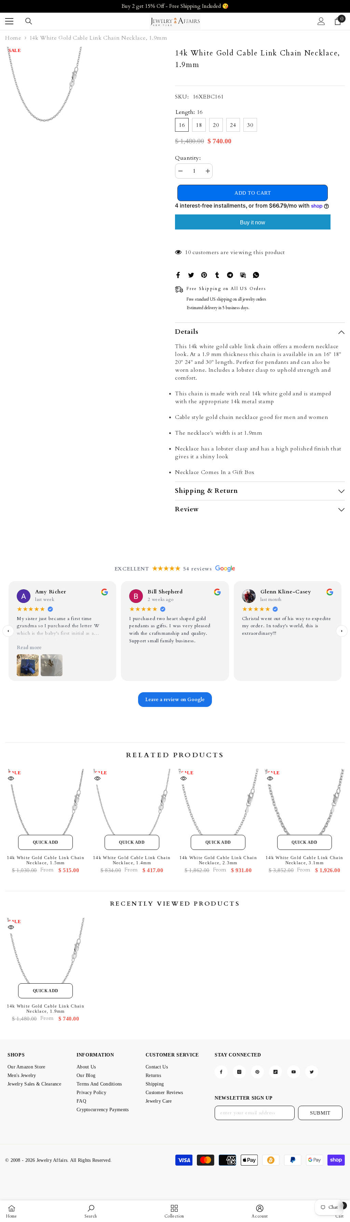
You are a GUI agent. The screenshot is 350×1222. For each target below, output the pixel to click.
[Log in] (321, 21)
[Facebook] (178, 274)
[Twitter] (191, 274)
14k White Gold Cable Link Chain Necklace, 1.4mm (132, 860)
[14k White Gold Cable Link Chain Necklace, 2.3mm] (218, 809)
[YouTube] (293, 1071)
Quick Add (45, 842)
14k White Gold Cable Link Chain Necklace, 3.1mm (304, 860)
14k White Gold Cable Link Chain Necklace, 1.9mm (45, 1008)
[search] (29, 21)
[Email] (243, 274)
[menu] (9, 21)
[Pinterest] (204, 274)
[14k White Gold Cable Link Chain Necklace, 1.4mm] (132, 809)
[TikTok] (275, 1071)
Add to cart (252, 193)
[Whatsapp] (256, 274)
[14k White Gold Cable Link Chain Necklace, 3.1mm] (304, 809)
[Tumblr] (217, 274)
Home (13, 38)
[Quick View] (11, 778)
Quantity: (188, 158)
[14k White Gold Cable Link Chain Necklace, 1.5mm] (45, 809)
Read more (29, 647)
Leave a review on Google (175, 699)
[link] (91, 1211)
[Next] (342, 631)
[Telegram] (230, 274)
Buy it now (252, 222)
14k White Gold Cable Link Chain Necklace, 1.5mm (45, 860)
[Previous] (8, 631)
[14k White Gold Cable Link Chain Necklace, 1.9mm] (45, 958)
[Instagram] (239, 1071)
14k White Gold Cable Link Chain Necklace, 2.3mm (218, 860)
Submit (320, 1113)
